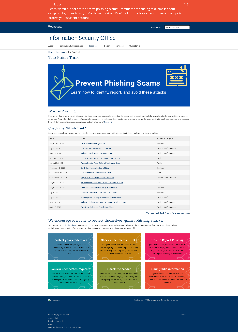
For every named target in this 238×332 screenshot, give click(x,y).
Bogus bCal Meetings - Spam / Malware (97, 177)
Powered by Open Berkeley (58, 315)
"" (69, 225)
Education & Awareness (71, 46)
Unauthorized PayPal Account (93, 148)
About (51, 46)
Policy (107, 46)
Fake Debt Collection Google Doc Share (97, 207)
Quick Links (135, 46)
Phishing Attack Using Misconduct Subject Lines (101, 197)
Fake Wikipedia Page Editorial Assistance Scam (100, 163)
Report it (108, 122)
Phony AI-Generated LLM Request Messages (100, 158)
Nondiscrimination (55, 321)
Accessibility (53, 318)
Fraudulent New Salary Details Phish (96, 172)
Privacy (50, 324)
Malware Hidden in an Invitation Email (96, 153)
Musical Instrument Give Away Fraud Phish (99, 187)
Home (50, 52)
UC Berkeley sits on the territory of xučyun (161, 300)
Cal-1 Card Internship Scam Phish (95, 168)
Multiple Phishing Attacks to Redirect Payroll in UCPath (104, 202)
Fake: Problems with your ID (93, 143)
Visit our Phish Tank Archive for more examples (167, 213)
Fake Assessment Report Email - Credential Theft (102, 182)
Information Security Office (82, 38)
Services (120, 46)
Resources (94, 46)
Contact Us (156, 27)
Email (108, 148)
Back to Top (185, 315)
